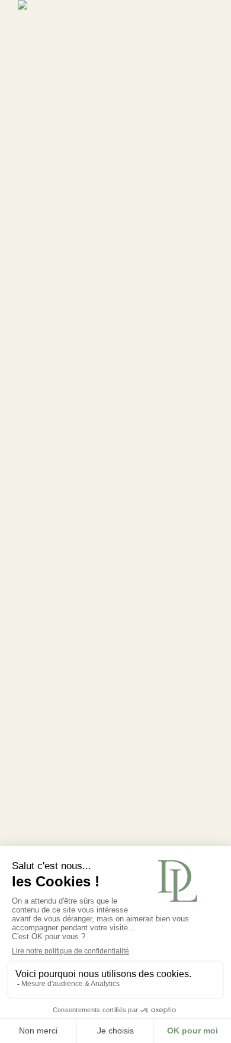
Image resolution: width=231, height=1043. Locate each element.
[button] (203, 45)
